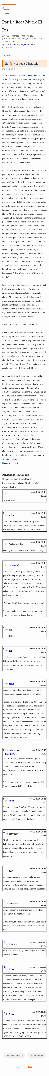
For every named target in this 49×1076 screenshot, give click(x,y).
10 (4, 831)
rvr (10, 493)
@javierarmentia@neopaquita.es (18, 44)
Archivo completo (36, 1055)
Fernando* (14, 564)
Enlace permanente (10, 462)
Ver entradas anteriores (14, 1055)
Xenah (12, 969)
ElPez (11, 683)
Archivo (24, 1067)
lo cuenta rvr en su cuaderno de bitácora (27, 75)
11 (4, 868)
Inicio (18, 1067)
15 (4, 1011)
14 (4, 967)
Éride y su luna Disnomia (21, 63)
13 (4, 942)
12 (4, 901)
